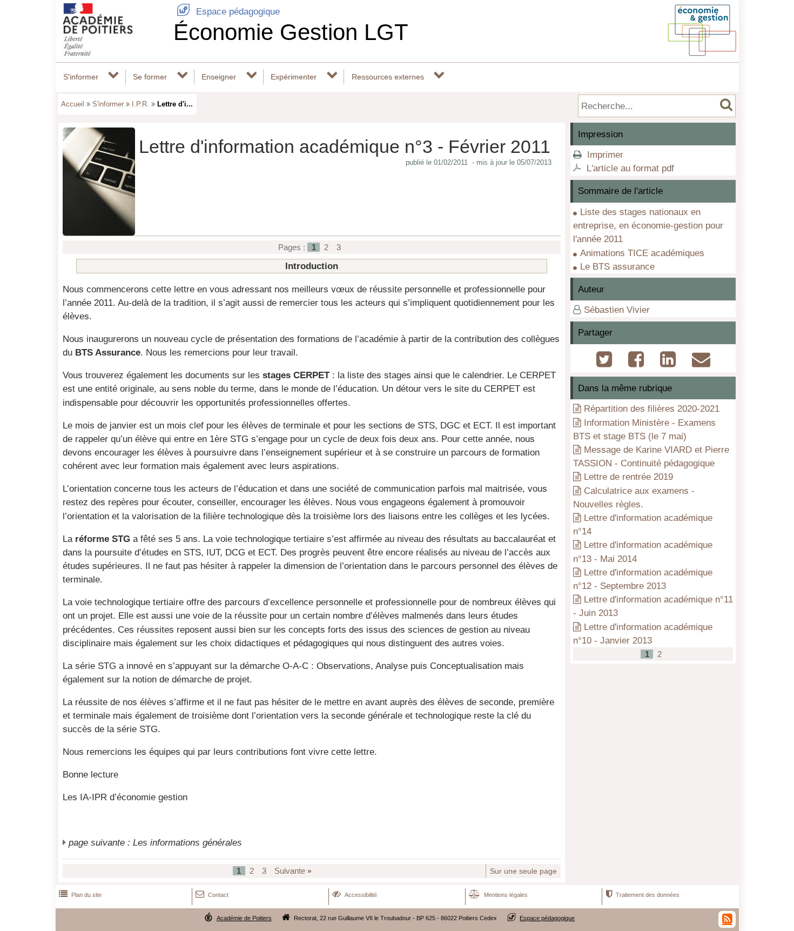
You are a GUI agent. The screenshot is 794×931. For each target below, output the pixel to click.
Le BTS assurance (617, 267)
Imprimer (605, 155)
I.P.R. (140, 104)
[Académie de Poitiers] (112, 53)
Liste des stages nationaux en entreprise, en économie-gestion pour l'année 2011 (648, 225)
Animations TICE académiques (642, 253)
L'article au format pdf (630, 168)
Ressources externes (388, 76)
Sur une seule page (523, 871)
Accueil (72, 104)
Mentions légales (498, 895)
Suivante (293, 870)
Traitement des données (642, 895)
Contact (212, 895)
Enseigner (218, 76)
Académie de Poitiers (244, 918)
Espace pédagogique (228, 11)
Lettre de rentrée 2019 (628, 477)
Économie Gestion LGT (290, 32)
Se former (150, 76)
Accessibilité (354, 895)
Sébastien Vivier (617, 310)
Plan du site (80, 895)
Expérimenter (294, 76)
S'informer (80, 76)
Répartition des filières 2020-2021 (651, 409)
